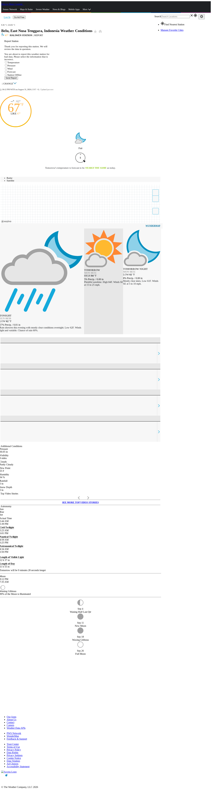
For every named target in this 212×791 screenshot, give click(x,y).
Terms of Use (13, 747)
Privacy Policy (14, 749)
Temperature (13, 62)
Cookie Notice (14, 758)
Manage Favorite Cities (172, 30)
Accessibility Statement (18, 766)
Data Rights (12, 752)
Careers (10, 725)
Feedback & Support (17, 739)
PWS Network (14, 733)
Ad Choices (12, 763)
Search (157, 16)
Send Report (11, 78)
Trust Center (13, 744)
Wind (10, 68)
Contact (10, 722)
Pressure (11, 65)
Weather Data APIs (16, 728)
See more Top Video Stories (80, 502)
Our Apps (11, 716)
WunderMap (153, 226)
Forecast (11, 72)
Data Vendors (13, 761)
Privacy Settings (15, 755)
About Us (11, 719)
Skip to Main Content (12, 4)
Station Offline (14, 75)
